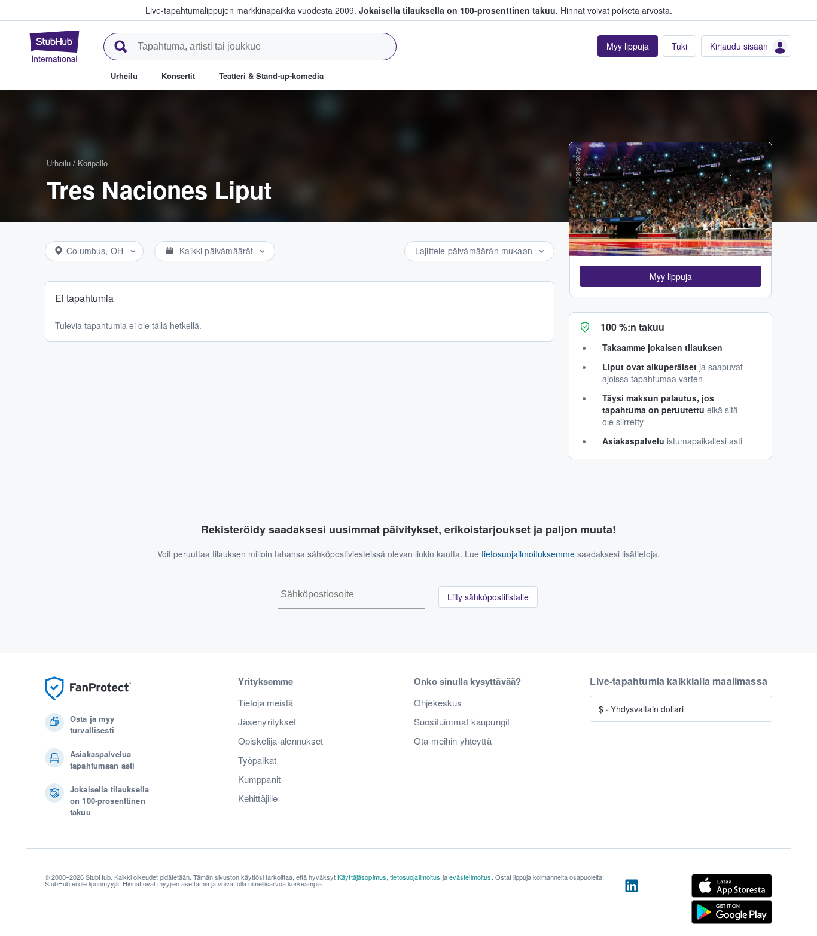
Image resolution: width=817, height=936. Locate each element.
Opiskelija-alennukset (281, 741)
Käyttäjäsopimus (361, 877)
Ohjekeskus (438, 703)
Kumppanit (259, 779)
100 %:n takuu (632, 327)
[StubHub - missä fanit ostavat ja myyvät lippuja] (54, 46)
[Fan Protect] (88, 688)
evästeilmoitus (470, 877)
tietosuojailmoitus (415, 877)
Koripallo (93, 163)
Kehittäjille (258, 798)
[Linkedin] (631, 901)
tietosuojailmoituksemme (528, 554)
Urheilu (59, 163)
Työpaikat (257, 760)
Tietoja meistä (266, 703)
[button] (670, 276)
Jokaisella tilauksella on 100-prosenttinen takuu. (458, 10)
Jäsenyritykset (267, 722)
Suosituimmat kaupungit (462, 722)
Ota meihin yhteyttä (453, 741)
